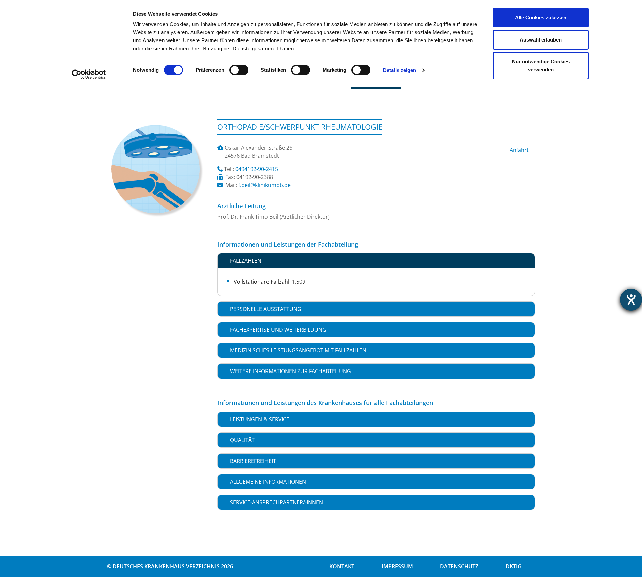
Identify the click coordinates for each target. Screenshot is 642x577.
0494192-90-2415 (256, 169)
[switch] (238, 70)
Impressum (397, 566)
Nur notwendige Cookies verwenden (541, 65)
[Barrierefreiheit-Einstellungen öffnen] (631, 299)
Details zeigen (399, 70)
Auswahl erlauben (541, 40)
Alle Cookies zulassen (540, 17)
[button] (376, 260)
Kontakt (341, 566)
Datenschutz (459, 566)
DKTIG (514, 566)
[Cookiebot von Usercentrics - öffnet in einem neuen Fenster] (89, 74)
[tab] (376, 260)
